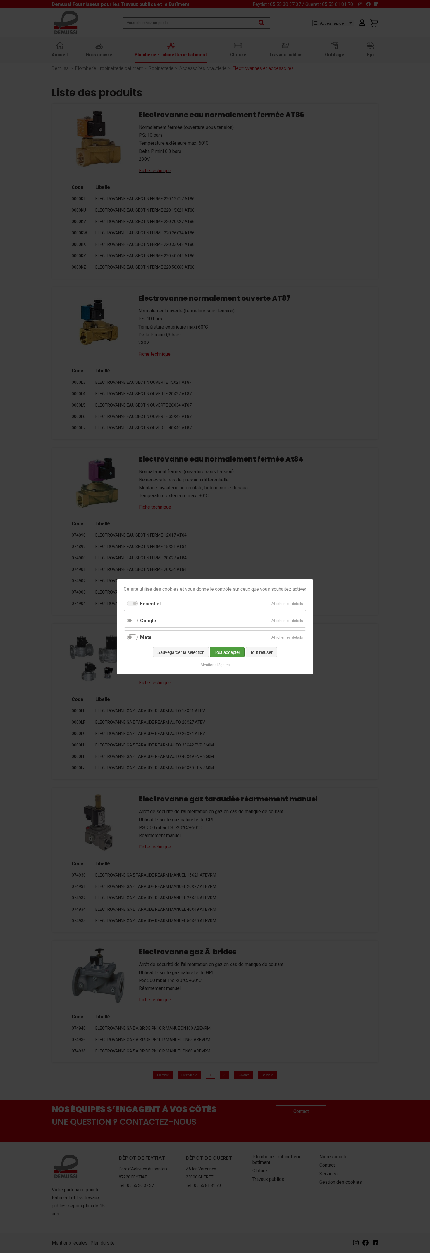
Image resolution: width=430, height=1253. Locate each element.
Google (148, 620)
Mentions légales (215, 665)
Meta (146, 637)
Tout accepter (227, 652)
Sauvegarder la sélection (180, 652)
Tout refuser (261, 652)
